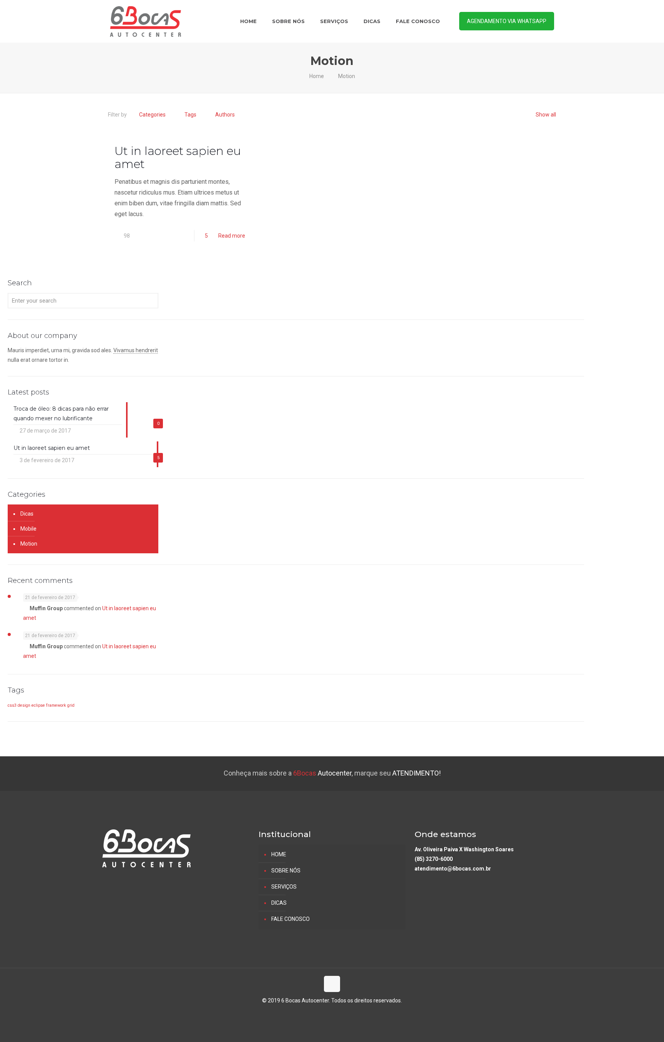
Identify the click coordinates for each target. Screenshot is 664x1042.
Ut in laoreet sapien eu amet (178, 157)
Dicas (26, 514)
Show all (546, 115)
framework (56, 705)
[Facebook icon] (332, 1013)
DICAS (279, 903)
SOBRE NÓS (285, 870)
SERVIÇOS (284, 887)
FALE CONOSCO (290, 919)
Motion (346, 76)
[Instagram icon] (340, 1013)
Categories (152, 115)
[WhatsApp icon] (324, 1013)
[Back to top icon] (332, 984)
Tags (190, 115)
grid (71, 705)
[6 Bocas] (145, 21)
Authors (225, 115)
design (24, 705)
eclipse (38, 705)
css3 (12, 705)
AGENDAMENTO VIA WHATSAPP (506, 21)
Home (316, 76)
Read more (231, 236)
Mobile (28, 529)
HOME (278, 854)
